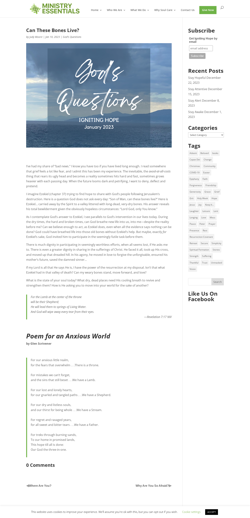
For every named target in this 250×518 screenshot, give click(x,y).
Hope (214, 198)
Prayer (212, 223)
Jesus (192, 204)
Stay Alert (194, 101)
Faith (205, 178)
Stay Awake (196, 112)
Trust (204, 262)
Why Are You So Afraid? (152, 485)
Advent (193, 153)
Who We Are (114, 10)
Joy (200, 204)
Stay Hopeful (197, 78)
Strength (194, 256)
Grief (216, 191)
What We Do (138, 10)
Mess (212, 217)
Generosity (195, 191)
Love (203, 217)
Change (208, 159)
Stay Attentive (197, 89)
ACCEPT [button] (211, 512)
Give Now (208, 10)
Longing (194, 217)
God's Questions (72, 37)
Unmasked (216, 262)
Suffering (206, 256)
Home (94, 10)
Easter (206, 172)
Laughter (194, 211)
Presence (194, 230)
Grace (207, 191)
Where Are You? (40, 485)
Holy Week (202, 198)
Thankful (194, 262)
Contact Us (188, 10)
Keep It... (209, 204)
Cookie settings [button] (191, 512)
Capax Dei (195, 159)
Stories (216, 249)
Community (209, 166)
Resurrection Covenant (201, 236)
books (215, 153)
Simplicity (216, 243)
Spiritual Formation (199, 249)
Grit (191, 198)
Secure (204, 243)
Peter (202, 223)
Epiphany (194, 178)
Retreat (193, 243)
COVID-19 (194, 172)
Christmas (195, 166)
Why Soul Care (163, 10)
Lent (216, 211)
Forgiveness (196, 185)
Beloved (204, 153)
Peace (193, 223)
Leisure (206, 211)
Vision (193, 269)
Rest (205, 230)
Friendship (211, 185)
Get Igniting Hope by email (203, 40)
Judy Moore (35, 37)
